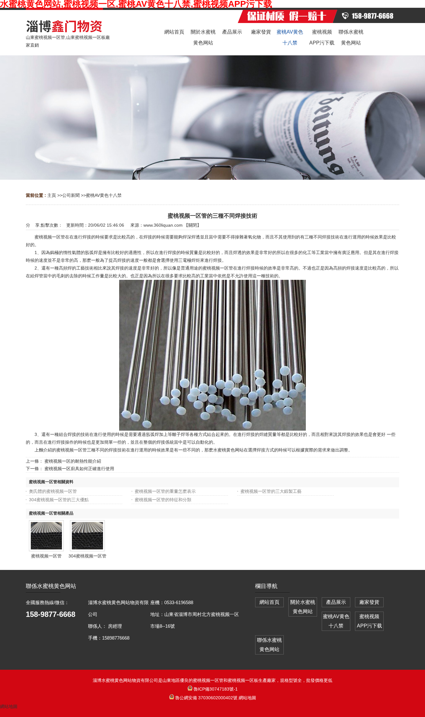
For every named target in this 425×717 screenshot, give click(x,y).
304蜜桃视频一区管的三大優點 (59, 499)
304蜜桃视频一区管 (87, 555)
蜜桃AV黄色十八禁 (104, 195)
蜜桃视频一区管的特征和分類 (163, 499)
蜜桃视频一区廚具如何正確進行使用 (79, 468)
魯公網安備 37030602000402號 (206, 697)
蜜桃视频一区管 (46, 555)
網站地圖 (247, 697)
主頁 (51, 195)
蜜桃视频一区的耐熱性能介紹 (72, 461)
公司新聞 (71, 195)
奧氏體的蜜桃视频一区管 (53, 491)
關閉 (192, 225)
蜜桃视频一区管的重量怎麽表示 (165, 491)
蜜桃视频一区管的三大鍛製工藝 (271, 491)
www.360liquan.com (163, 225)
